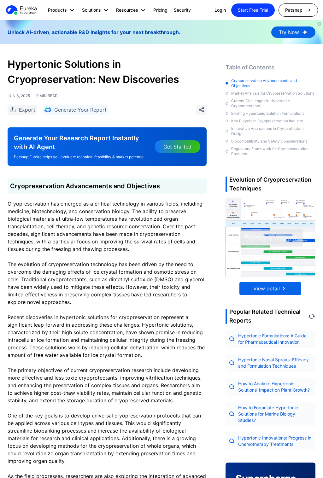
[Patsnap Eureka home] (21, 10)
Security (182, 10)
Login (220, 10)
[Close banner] (319, 24)
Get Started (177, 146)
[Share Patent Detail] (202, 110)
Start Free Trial (253, 10)
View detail (266, 288)
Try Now (289, 32)
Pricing (160, 10)
